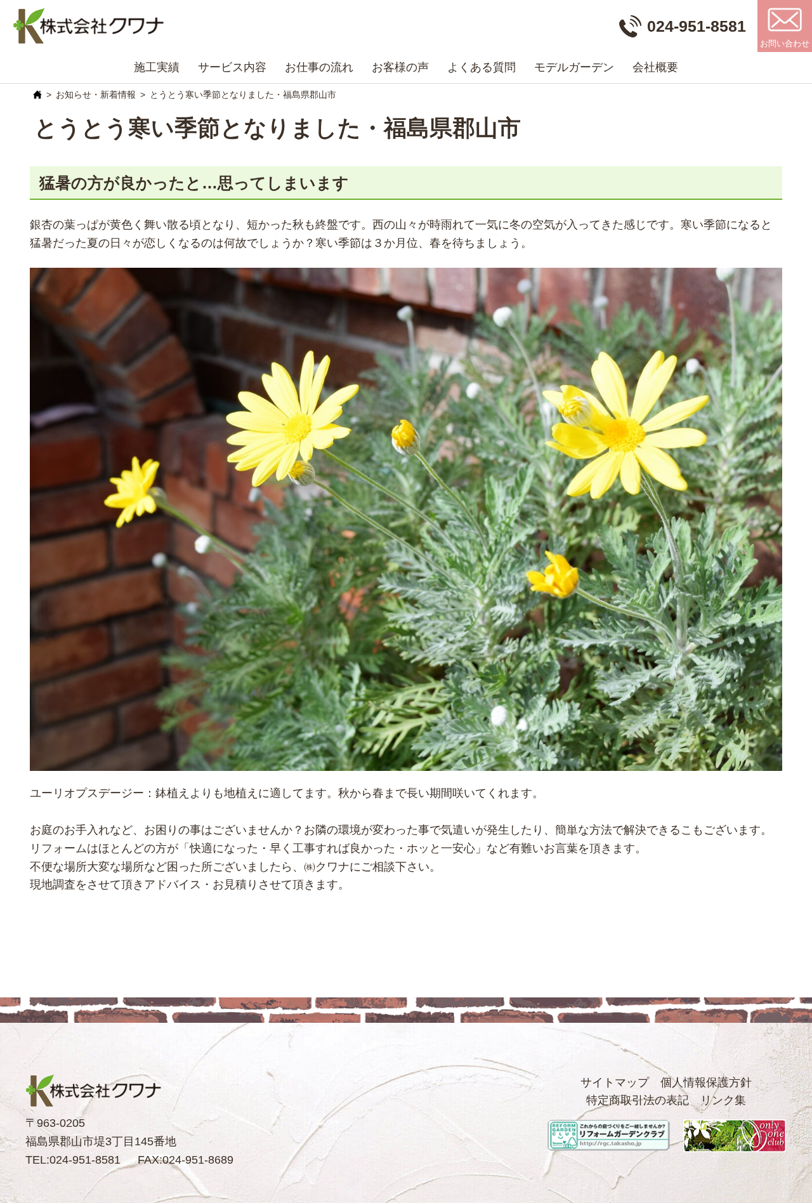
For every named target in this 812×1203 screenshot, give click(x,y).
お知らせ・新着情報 (96, 94)
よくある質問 (481, 67)
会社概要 (655, 67)
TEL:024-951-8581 (73, 1160)
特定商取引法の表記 (637, 1100)
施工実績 (157, 67)
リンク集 (723, 1100)
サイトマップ (614, 1082)
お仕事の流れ (319, 67)
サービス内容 (232, 67)
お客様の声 (400, 67)
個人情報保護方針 (706, 1082)
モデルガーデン (574, 67)
